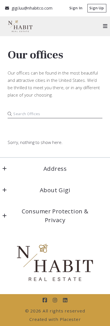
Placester (70, 319)
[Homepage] (55, 262)
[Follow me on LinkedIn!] (65, 300)
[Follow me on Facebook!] (44, 300)
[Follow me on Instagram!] (55, 300)
